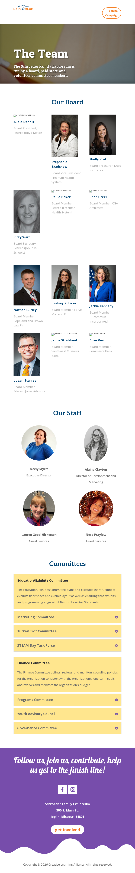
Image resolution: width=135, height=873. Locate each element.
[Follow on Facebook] (62, 789)
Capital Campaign (111, 13)
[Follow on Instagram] (72, 789)
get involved (67, 829)
